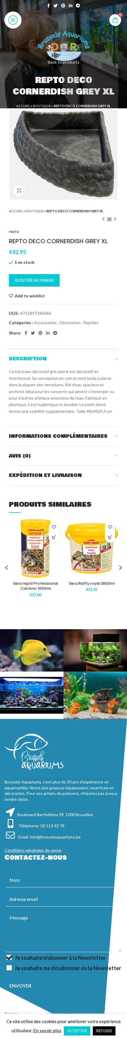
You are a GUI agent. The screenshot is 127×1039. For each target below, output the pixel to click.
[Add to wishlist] (54, 527)
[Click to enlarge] (19, 190)
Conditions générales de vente (32, 850)
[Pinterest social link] (63, 5)
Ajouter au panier (34, 280)
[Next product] (115, 219)
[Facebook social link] (48, 5)
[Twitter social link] (55, 5)
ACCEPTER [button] (77, 1030)
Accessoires (45, 322)
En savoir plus (47, 1030)
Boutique (42, 106)
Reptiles (91, 322)
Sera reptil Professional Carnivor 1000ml (35, 586)
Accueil (23, 106)
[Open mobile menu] (13, 20)
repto (14, 231)
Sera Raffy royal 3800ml (92, 583)
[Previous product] (103, 219)
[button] (54, 537)
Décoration (70, 322)
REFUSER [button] (104, 1030)
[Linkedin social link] (70, 5)
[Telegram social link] (78, 5)
